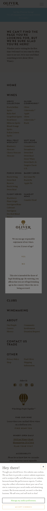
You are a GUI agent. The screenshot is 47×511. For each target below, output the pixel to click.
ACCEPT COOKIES (23, 507)
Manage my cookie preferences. (23, 500)
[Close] (43, 466)
